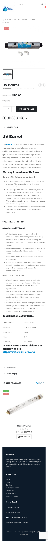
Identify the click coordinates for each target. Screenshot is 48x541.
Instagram (17, 522)
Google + (18, 118)
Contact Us (10, 490)
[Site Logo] (8, 8)
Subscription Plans (12, 488)
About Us (9, 482)
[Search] (42, 4)
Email (22, 118)
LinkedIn (13, 118)
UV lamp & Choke (24, 424)
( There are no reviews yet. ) (23, 89)
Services (9, 485)
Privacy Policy (11, 493)
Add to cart (28, 109)
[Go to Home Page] (3, 20)
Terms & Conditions (12, 496)
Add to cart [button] (25, 437)
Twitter (9, 118)
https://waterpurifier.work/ (18, 352)
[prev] (40, 85)
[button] (43, 12)
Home (8, 479)
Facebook (4, 118)
